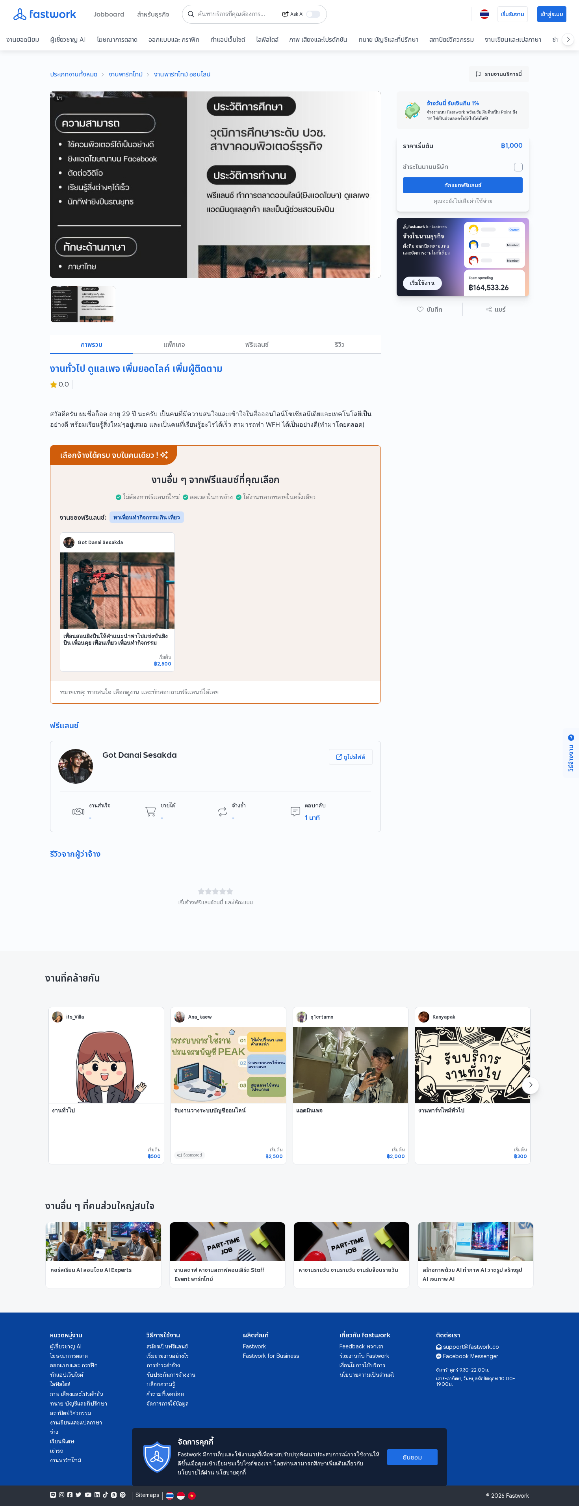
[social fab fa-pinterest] (123, 1495)
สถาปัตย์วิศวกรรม (451, 39)
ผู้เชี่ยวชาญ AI (68, 39)
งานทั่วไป (63, 1110)
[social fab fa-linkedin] (97, 1495)
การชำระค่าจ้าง (163, 1365)
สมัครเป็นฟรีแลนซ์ (167, 1346)
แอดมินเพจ (309, 1110)
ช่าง (54, 1432)
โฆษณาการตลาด (117, 39)
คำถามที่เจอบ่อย (165, 1394)
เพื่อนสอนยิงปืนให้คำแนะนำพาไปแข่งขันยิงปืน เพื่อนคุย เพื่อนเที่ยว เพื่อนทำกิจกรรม (115, 639)
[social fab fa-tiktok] (105, 1495)
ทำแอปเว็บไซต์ (227, 39)
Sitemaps (147, 1495)
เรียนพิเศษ (62, 1441)
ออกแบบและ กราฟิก (173, 39)
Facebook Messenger (470, 1356)
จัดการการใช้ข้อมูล (168, 1403)
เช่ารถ (56, 1451)
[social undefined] (114, 1495)
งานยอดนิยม (22, 39)
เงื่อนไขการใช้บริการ (362, 1365)
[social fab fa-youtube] (88, 1495)
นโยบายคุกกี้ (231, 1472)
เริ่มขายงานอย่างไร (168, 1356)
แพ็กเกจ (174, 344)
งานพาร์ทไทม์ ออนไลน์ (182, 74)
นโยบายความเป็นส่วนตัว (367, 1375)
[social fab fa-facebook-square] (69, 1495)
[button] (430, 309)
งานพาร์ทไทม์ (126, 74)
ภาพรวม (91, 344)
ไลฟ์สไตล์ (267, 39)
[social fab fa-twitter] (79, 1495)
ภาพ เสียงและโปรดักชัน (318, 39)
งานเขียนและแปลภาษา (513, 39)
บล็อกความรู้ (161, 1384)
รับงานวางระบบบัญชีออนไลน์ (210, 1110)
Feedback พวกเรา (361, 1346)
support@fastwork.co (471, 1347)
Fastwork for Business (271, 1356)
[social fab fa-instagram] (61, 1495)
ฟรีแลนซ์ (257, 344)
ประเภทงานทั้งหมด (73, 74)
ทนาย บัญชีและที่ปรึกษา (388, 39)
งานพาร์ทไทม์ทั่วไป (441, 1110)
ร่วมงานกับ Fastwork (364, 1356)
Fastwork (254, 1346)
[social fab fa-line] (53, 1495)
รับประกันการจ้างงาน (171, 1375)
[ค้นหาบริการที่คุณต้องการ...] (191, 14)
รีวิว (340, 344)
